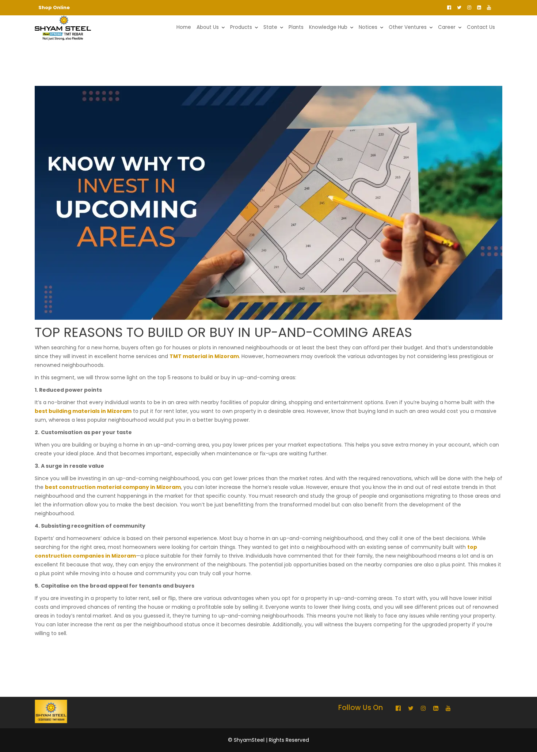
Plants (296, 27)
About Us (208, 27)
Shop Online (54, 7)
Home (183, 27)
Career (447, 27)
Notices (368, 27)
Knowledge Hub (328, 27)
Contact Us (481, 27)
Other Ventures (408, 27)
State (270, 27)
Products (241, 27)
